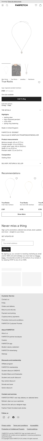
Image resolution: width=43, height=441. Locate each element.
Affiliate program (7, 363)
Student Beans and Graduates (12, 374)
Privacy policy (6, 425)
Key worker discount (8, 381)
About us (5, 333)
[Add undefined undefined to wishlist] (16, 178)
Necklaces (31, 79)
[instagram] (4, 417)
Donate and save (7, 384)
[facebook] (13, 417)
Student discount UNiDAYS (11, 370)
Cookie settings (32, 429)
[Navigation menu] (2, 5)
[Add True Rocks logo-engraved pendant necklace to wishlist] (39, 82)
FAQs (3, 303)
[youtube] (18, 417)
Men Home (5, 79)
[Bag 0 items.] (40, 5)
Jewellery (23, 79)
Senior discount (7, 387)
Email (3, 239)
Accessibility (34, 425)
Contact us (5, 299)
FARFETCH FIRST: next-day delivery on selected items (20, 397)
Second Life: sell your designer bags (14, 404)
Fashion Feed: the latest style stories (14, 408)
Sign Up (6, 249)
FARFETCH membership (10, 367)
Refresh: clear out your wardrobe (13, 401)
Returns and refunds (9, 309)
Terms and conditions (20, 425)
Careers (4, 340)
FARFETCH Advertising (9, 350)
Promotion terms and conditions (12, 320)
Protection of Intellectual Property (13, 429)
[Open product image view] (21, 36)
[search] (7, 5)
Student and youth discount (11, 377)
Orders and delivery (8, 306)
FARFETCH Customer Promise (12, 323)
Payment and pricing (9, 313)
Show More (22, 214)
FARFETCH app (7, 343)
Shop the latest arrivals (14, 1)
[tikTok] (8, 417)
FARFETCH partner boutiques (12, 336)
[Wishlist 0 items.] (36, 5)
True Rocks (14, 79)
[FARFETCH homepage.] (21, 5)
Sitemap (4, 354)
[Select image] (6, 70)
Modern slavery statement (10, 347)
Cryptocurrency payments (10, 316)
